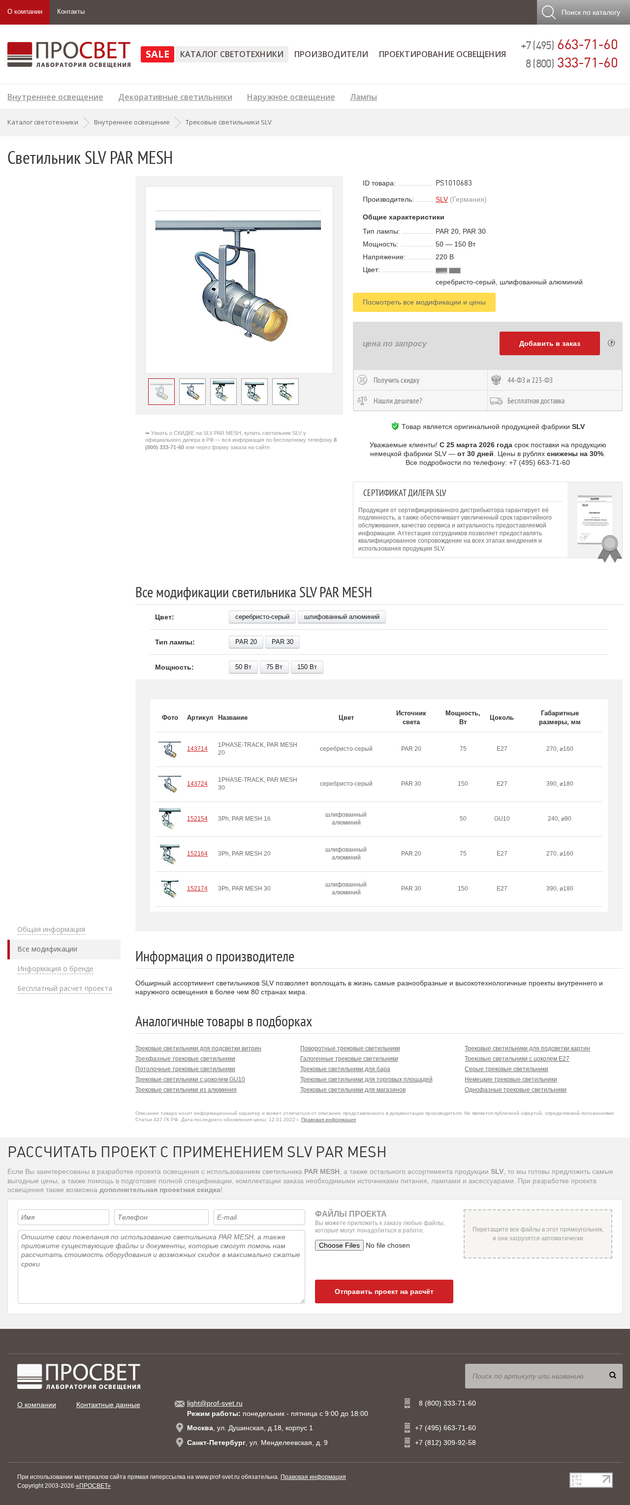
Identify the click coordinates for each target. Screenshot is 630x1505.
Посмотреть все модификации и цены (424, 302)
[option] (239, 280)
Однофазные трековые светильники (516, 1089)
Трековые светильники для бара (345, 1069)
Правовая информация (328, 1119)
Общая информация (51, 929)
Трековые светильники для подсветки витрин (198, 1048)
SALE (157, 54)
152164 (197, 853)
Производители (331, 54)
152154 (197, 818)
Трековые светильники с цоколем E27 (517, 1058)
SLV (442, 199)
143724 (197, 783)
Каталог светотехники (232, 54)
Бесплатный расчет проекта (64, 988)
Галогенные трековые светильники (349, 1058)
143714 (197, 748)
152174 (197, 888)
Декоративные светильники (175, 96)
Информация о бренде (55, 968)
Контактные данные (108, 1405)
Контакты (71, 11)
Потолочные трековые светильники (185, 1069)
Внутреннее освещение (55, 96)
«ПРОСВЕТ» (93, 1485)
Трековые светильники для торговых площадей (366, 1079)
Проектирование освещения (442, 54)
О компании (24, 11)
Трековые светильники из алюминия (186, 1089)
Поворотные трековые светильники (350, 1048)
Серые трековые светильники (506, 1069)
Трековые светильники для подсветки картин (527, 1048)
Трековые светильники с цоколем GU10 (190, 1079)
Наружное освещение (291, 96)
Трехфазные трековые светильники (185, 1058)
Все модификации (47, 949)
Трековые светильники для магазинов (353, 1089)
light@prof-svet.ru (215, 1403)
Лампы (363, 96)
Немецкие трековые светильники (511, 1079)
